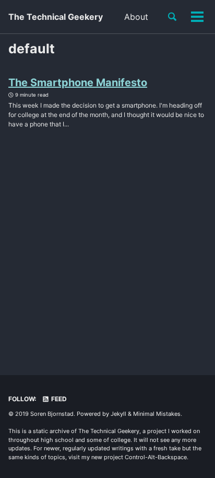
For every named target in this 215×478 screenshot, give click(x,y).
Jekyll (118, 413)
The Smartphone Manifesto (77, 82)
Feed (58, 399)
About (136, 16)
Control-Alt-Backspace (156, 457)
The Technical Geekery (55, 16)
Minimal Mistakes (157, 413)
